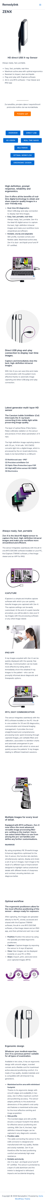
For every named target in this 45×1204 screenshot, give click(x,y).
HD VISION (10, 140)
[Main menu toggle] (40, 4)
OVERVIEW (13, 133)
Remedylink (10, 4)
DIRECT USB (31, 133)
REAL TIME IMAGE (31, 140)
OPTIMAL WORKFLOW (22, 155)
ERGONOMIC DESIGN (22, 163)
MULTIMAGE (22, 148)
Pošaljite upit (22, 114)
